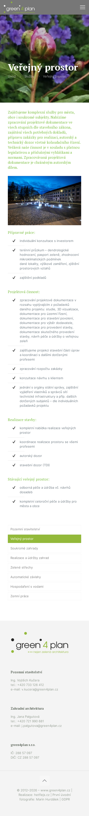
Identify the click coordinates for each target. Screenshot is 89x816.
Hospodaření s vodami (26, 586)
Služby (29, 76)
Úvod (12, 76)
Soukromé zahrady (24, 548)
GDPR (65, 799)
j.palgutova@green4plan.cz (42, 726)
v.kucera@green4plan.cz (40, 689)
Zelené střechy (21, 567)
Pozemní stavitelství (25, 529)
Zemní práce (19, 596)
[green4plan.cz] (19, 7)
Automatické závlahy (25, 577)
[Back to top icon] (45, 781)
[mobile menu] (83, 7)
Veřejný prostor (54, 76)
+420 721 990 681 (30, 721)
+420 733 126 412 (30, 685)
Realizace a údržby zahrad (29, 558)
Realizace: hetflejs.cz (34, 795)
